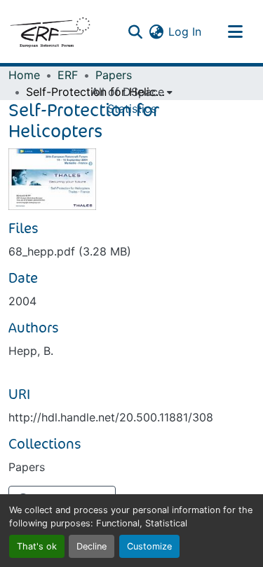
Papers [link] (113, 75)
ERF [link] (68, 75)
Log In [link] (184, 31)
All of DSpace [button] (127, 92)
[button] (49, 31)
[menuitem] (132, 91)
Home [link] (24, 75)
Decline (91, 546)
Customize (149, 546)
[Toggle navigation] (235, 31)
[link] (131, 251)
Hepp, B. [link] (30, 351)
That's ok (37, 546)
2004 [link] (22, 301)
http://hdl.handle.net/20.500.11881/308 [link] (110, 417)
